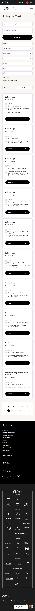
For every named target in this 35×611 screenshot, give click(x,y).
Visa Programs (6, 437)
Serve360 (4, 442)
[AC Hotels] (17, 548)
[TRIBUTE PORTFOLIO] (17, 523)
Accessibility (5, 430)
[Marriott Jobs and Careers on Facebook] (9, 476)
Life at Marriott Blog (7, 447)
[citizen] (27, 550)
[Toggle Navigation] (31, 8)
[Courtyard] (8, 543)
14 (12, 410)
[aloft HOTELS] (8, 554)
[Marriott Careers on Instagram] (13, 476)
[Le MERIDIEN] (17, 518)
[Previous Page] (14, 406)
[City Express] (8, 564)
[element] (26, 574)
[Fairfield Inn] (8, 547)
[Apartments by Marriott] (17, 579)
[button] (17, 44)
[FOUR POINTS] (17, 543)
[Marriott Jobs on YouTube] (18, 476)
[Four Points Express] (17, 564)
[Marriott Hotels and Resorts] (8, 514)
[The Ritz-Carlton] (17, 500)
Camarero (8, 343)
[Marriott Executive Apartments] (17, 584)
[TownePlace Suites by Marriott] (17, 573)
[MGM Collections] (26, 527)
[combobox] (17, 23)
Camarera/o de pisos (11, 313)
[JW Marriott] (26, 505)
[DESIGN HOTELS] (26, 523)
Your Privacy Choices (10, 432)
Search (16, 37)
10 (22, 406)
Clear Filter (5, 77)
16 (17, 410)
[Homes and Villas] (27, 579)
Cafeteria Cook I (10, 283)
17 (20, 410)
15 (14, 410)
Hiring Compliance (7, 455)
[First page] (9, 406)
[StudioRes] (9, 579)
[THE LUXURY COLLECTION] (27, 499)
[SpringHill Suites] (26, 543)
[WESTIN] (8, 518)
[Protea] (27, 554)
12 (27, 406)
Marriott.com (5, 452)
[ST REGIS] (8, 505)
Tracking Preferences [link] (7, 435)
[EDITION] (8, 499)
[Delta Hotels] (26, 514)
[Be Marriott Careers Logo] (10, 8)
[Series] (26, 564)
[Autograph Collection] (8, 523)
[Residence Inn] (8, 573)
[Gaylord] (17, 529)
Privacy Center (6, 450)
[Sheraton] (17, 514)
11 (24, 406)
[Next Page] (24, 410)
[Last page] (29, 410)
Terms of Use (5, 445)
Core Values (5, 440)
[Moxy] (17, 554)
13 (8, 410)
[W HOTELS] (17, 505)
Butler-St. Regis (10, 97)
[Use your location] (30, 30)
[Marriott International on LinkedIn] (4, 476)
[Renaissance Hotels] (26, 519)
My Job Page (21, 2)
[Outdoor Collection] (20, 534)
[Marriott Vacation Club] (8, 528)
